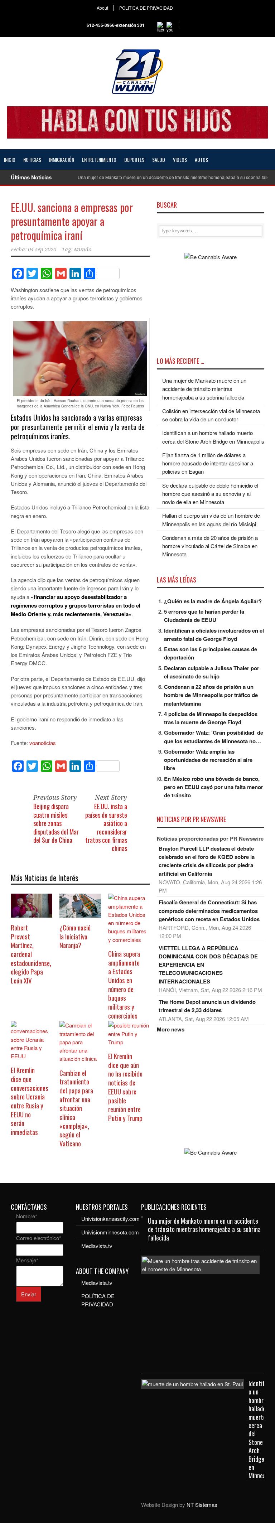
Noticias (32, 159)
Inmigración (61, 159)
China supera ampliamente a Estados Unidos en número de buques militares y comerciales (124, 984)
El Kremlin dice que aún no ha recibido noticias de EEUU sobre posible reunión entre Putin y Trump (125, 1087)
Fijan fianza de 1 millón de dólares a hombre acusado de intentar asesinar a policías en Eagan (207, 463)
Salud (158, 159)
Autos (201, 159)
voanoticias (42, 742)
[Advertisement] (210, 1091)
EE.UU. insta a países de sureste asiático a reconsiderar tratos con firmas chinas (106, 827)
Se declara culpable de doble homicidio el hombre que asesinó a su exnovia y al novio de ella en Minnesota (210, 494)
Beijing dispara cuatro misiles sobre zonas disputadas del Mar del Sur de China (56, 823)
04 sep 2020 (42, 249)
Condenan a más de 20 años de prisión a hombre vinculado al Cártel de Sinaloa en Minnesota (210, 546)
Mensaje (27, 1260)
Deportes (134, 159)
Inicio (9, 159)
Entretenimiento (99, 159)
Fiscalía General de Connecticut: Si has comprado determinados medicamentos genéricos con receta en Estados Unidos (209, 910)
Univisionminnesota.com (110, 1232)
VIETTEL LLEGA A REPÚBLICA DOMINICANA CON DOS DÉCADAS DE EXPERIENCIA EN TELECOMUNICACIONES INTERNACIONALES (208, 964)
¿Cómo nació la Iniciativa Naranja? (75, 936)
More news (170, 1029)
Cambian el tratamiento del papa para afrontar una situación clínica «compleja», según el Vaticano (76, 1108)
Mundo (83, 249)
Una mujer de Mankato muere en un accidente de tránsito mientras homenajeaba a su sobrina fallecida (204, 389)
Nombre (26, 1216)
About (102, 8)
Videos (180, 159)
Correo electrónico (38, 1238)
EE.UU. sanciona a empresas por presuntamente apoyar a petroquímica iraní (72, 221)
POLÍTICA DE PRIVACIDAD (146, 8)
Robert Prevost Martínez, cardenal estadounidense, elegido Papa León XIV (31, 953)
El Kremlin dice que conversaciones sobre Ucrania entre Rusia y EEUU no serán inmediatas (29, 1101)
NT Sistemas (202, 1504)
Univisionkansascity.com (110, 1218)
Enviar (28, 1294)
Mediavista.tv (96, 1245)
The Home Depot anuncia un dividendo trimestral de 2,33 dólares (207, 1006)
